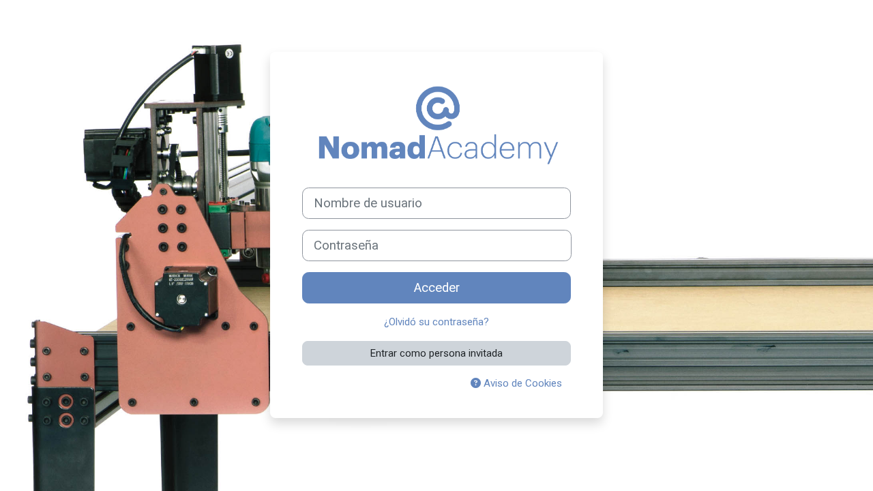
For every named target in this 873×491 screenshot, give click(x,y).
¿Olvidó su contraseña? (436, 322)
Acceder (437, 287)
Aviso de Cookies (521, 383)
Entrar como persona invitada (436, 353)
